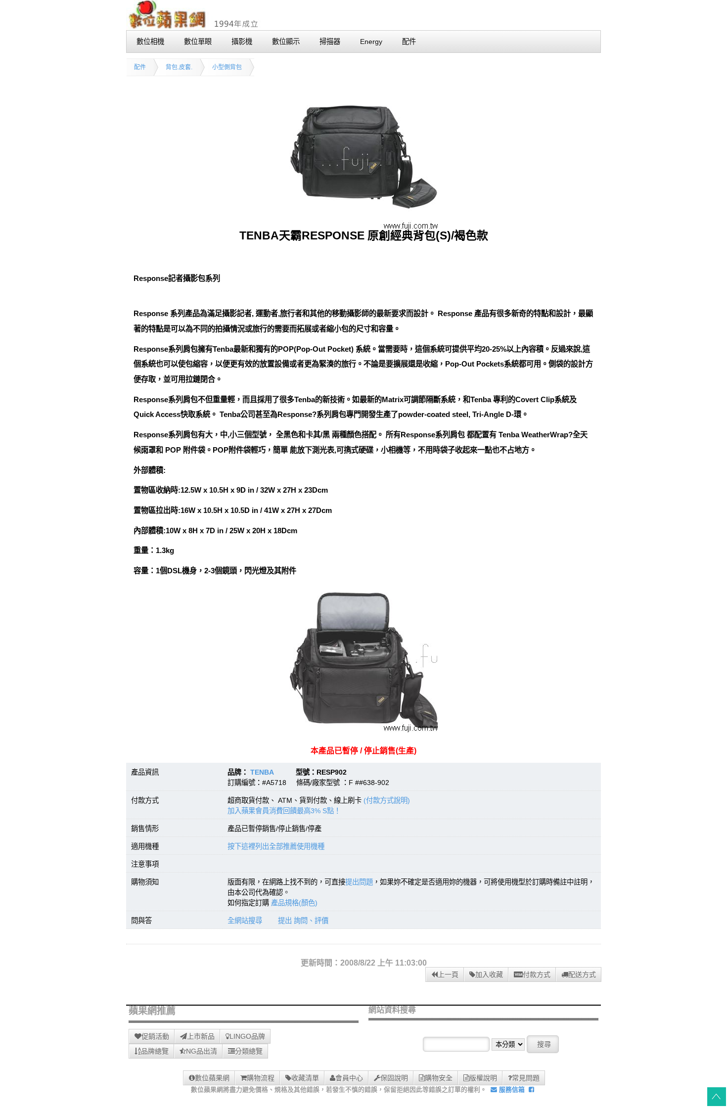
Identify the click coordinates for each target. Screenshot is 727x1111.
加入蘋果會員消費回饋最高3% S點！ (284, 811)
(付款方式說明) (387, 800)
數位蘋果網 (212, 1078)
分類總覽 (249, 1051)
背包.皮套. (179, 67)
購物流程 (260, 1078)
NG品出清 (201, 1051)
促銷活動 (155, 1036)
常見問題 (526, 1078)
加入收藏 (489, 974)
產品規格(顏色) (294, 903)
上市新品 (201, 1036)
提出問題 (359, 882)
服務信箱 (511, 1089)
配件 (140, 67)
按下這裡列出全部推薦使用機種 (275, 846)
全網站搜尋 (244, 921)
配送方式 (582, 974)
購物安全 (439, 1078)
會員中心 (349, 1078)
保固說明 (394, 1078)
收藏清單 (305, 1078)
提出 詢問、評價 (303, 921)
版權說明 (483, 1078)
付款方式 (536, 974)
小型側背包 (227, 67)
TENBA (262, 772)
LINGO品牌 (247, 1036)
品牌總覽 (155, 1051)
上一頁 (448, 974)
